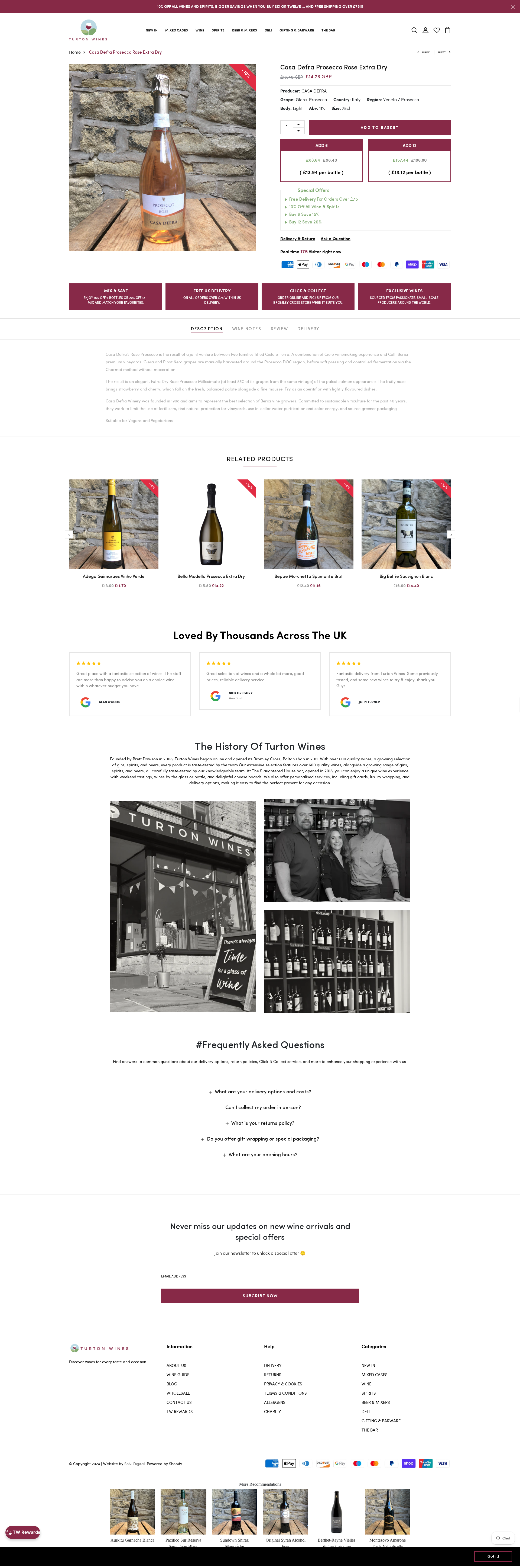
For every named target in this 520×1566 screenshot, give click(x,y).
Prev (426, 52)
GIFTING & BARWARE (297, 30)
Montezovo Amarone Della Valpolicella (387, 1543)
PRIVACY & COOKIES (283, 1383)
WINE (200, 30)
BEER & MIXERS (244, 30)
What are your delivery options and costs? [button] (263, 1092)
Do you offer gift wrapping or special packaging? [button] (263, 1139)
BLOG (172, 1383)
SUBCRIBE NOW (260, 1295)
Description (207, 329)
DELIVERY (272, 1365)
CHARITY (272, 1411)
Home (75, 52)
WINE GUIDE (178, 1374)
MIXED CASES (176, 30)
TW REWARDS (180, 1411)
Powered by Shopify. (164, 1463)
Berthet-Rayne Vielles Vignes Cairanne (336, 1543)
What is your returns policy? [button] (262, 1123)
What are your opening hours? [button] (263, 1155)
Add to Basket (380, 127)
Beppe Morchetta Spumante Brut (309, 577)
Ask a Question (335, 239)
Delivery (308, 329)
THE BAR (328, 30)
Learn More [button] (175, 1556)
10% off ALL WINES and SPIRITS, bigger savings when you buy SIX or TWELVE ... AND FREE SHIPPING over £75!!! (260, 6)
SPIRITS (218, 30)
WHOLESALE (178, 1393)
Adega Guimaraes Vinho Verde (114, 577)
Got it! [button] (493, 1556)
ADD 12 (410, 145)
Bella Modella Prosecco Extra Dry (211, 577)
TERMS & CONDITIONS (285, 1393)
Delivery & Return (297, 239)
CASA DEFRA (314, 91)
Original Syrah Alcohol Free (286, 1543)
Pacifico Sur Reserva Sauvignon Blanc (183, 1543)
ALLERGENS (274, 1402)
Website (110, 1463)
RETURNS (272, 1374)
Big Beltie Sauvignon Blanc (406, 577)
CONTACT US (179, 1402)
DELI (268, 30)
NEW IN (152, 30)
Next (442, 52)
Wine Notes (246, 329)
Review (279, 329)
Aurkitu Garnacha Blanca (132, 1540)
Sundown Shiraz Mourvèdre (234, 1543)
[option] (162, 157)
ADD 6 (322, 145)
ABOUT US (176, 1365)
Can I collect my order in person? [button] (263, 1108)
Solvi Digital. (135, 1463)
